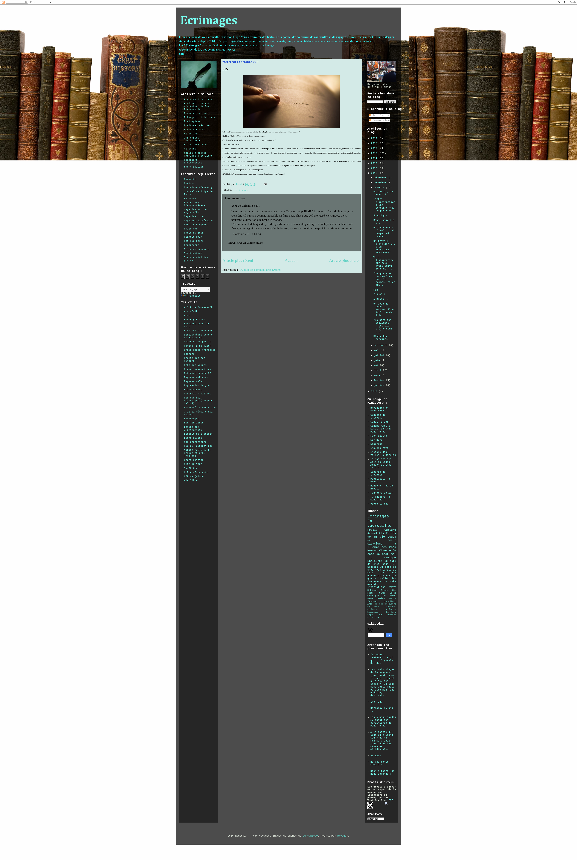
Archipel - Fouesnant (199, 330)
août (377, 350)
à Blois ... (381, 299)
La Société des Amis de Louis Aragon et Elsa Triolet (380, 463)
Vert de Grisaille (242, 205)
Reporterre (191, 245)
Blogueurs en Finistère (379, 409)
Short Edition (194, 460)
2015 (375, 153)
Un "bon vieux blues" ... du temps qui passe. (384, 232)
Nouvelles (374, 575)
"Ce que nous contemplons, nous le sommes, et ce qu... (384, 279)
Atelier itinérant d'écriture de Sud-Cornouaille (197, 106)
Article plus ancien (345, 260)
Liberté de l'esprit (198, 434)
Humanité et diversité (200, 407)
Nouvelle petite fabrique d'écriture (198, 154)
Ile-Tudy (376, 702)
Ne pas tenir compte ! (379, 763)
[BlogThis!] (274, 184)
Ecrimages (208, 21)
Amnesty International (377, 586)
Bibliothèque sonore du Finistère (198, 336)
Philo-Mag (191, 229)
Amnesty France (194, 319)
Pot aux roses (194, 241)
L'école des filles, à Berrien (383, 453)
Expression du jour (197, 385)
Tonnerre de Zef (381, 493)
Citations (374, 543)
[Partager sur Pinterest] (283, 184)
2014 (375, 158)
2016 (375, 148)
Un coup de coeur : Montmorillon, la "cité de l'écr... (384, 310)
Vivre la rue (379, 504)
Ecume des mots (194, 129)
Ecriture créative (197, 125)
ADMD (187, 315)
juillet (380, 355)
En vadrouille (379, 523)
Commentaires (381, 120)
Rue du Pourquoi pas (198, 446)
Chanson (385, 550)
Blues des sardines (380, 338)
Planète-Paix (193, 237)
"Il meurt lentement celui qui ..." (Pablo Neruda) (381, 659)
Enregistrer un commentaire (245, 242)
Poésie (372, 530)
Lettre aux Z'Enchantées (193, 428)
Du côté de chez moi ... (381, 554)
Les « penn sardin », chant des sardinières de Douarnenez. (383, 721)
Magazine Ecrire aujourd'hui (195, 211)
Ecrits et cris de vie (381, 571)
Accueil (291, 260)
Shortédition (193, 253)
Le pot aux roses (196, 144)
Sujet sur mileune (381, 615)
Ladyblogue (191, 418)
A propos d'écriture (198, 99)
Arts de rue (375, 604)
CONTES (392, 587)
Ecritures (374, 561)
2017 (375, 143)
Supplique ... (383, 215)
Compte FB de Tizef (197, 346)
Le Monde (190, 198)
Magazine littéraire (198, 220)
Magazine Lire (194, 216)
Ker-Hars (376, 440)
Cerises (189, 183)
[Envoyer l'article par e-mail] (264, 184)
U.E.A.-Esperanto (196, 472)
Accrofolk (191, 311)
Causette (190, 179)
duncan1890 (310, 836)
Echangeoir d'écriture (200, 117)
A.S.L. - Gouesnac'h (198, 307)
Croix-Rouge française (200, 350)
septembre (381, 345)
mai (377, 365)
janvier (380, 385)
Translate (194, 296)
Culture (390, 530)
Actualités (375, 533)
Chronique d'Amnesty (198, 187)
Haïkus (381, 598)
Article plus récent (237, 260)
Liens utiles (193, 438)
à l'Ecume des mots (381, 545)
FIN (375, 290)
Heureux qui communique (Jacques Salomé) (198, 401)
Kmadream (376, 444)
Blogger (342, 836)
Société (372, 567)
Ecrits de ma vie (381, 535)
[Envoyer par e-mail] (271, 184)
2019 (375, 138)
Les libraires (194, 423)
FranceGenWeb (193, 389)
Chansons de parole (197, 341)
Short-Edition (194, 167)
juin (377, 360)
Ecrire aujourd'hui (197, 369)
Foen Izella (378, 436)
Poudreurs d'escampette (193, 161)
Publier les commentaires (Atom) (260, 269)
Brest (393, 593)
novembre (380, 182)
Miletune (190, 149)
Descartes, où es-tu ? (383, 193)
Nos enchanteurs (195, 442)
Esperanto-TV (193, 381)
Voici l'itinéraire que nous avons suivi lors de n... (384, 263)
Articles (378, 115)
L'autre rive (379, 448)
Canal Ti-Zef (379, 422)
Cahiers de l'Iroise (377, 416)
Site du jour (193, 464)
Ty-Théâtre (191, 468)
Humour (372, 550)
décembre (380, 177)
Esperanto (372, 612)
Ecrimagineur (193, 121)
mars (377, 375)
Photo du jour (194, 233)
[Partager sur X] (277, 184)
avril (378, 370)
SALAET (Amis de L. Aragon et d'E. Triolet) (197, 453)
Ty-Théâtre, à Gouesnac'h (380, 498)
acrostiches (374, 617)
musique (390, 557)
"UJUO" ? (379, 294)
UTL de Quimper (194, 476)
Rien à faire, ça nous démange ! (382, 772)
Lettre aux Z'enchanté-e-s (194, 204)
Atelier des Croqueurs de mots (381, 580)
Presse (384, 590)
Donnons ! (191, 354)
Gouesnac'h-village (197, 393)
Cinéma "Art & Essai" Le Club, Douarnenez (381, 429)
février (380, 380)
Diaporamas (390, 607)
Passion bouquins (196, 224)
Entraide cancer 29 (197, 373)
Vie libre (191, 480)
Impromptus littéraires (192, 139)
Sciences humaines (197, 249)
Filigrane (191, 133)
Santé (382, 593)
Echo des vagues (195, 365)
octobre (380, 187)
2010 (375, 391)
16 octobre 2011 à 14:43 (246, 233)
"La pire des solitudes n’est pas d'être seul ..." (382, 326)
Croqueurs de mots (197, 113)
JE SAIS (375, 755)
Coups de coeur (381, 538)
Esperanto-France (196, 377)
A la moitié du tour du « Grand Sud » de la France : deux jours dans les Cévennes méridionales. (381, 741)
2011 (375, 173)
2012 (375, 168)
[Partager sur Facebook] (280, 184)
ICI (390, 800)
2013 (375, 163)
